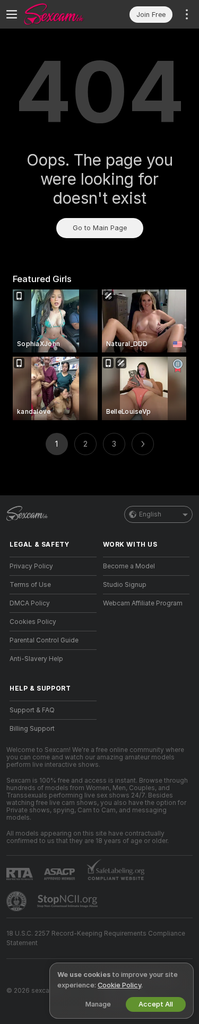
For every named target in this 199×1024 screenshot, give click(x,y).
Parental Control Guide (44, 640)
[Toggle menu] (11, 14)
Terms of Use (30, 584)
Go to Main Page (100, 228)
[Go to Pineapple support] (17, 901)
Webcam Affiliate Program (143, 603)
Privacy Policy (31, 566)
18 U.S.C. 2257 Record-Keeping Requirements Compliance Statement (95, 938)
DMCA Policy (30, 603)
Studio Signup (124, 584)
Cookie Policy (119, 985)
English (150, 514)
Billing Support (32, 728)
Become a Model (129, 566)
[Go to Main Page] (61, 14)
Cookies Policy (33, 622)
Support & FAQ (32, 710)
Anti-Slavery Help (36, 659)
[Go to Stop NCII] (68, 901)
